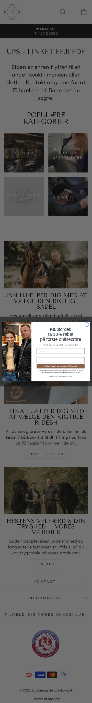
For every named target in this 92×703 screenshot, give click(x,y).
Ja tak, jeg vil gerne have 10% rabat (60, 366)
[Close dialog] (87, 324)
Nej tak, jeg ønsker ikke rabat (60, 376)
